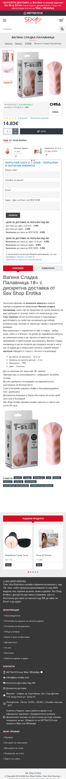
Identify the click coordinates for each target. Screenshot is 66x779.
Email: (8, 190)
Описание (18, 268)
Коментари (48, 268)
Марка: (18, 43)
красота (7, 481)
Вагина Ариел (21, 148)
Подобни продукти (33, 518)
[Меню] (4, 20)
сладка (27, 477)
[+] (15, 129)
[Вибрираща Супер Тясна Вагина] (17, 539)
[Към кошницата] (61, 20)
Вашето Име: (11, 170)
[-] (15, 132)
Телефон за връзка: (14, 180)
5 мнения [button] (22, 117)
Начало (8, 43)
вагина (18, 477)
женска (57, 477)
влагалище (30, 481)
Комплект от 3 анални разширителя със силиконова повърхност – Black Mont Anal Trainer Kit (54, 148)
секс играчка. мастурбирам (16, 485)
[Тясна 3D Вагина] (48, 539)
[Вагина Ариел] (7, 151)
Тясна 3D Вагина (43, 555)
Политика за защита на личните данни (24, 259)
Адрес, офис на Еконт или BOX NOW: (22, 200)
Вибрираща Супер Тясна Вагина (18, 555)
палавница (39, 477)
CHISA (28, 43)
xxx (48, 477)
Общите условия (24, 256)
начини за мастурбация (41, 485)
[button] (9, 52)
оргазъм (18, 481)
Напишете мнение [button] (39, 117)
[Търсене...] (62, 29)
